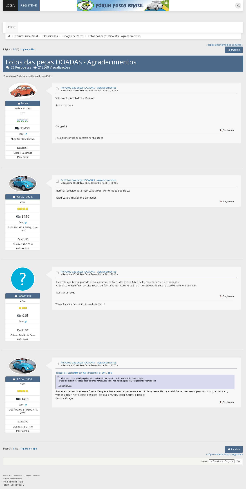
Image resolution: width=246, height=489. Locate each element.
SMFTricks (18, 481)
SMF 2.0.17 (7, 476)
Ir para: (205, 461)
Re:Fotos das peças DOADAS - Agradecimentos (88, 87)
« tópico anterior (215, 44)
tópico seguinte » (233, 44)
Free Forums (17, 479)
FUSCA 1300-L (24, 196)
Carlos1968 (24, 296)
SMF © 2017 (19, 476)
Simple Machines (33, 476)
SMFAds (6, 479)
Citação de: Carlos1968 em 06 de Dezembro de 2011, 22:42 (84, 373)
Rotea (24, 103)
